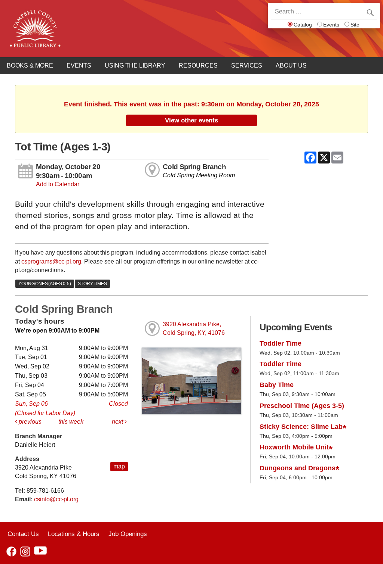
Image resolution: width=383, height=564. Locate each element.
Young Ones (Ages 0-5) (44, 283)
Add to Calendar (57, 184)
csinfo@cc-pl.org (56, 499)
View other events (191, 120)
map (119, 466)
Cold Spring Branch (194, 167)
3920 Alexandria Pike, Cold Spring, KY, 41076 (194, 328)
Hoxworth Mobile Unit (294, 447)
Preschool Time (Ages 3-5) (302, 405)
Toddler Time (280, 343)
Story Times (92, 283)
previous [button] (29, 421)
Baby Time (277, 385)
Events (331, 25)
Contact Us (23, 533)
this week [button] (70, 421)
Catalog (303, 25)
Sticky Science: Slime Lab (301, 426)
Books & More (30, 65)
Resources (198, 65)
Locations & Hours (73, 533)
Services (246, 65)
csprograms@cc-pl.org (51, 261)
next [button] (118, 421)
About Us (291, 65)
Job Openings (127, 533)
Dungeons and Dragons (297, 468)
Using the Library (135, 65)
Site (354, 25)
